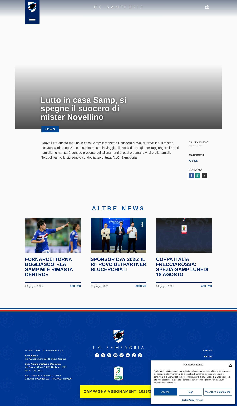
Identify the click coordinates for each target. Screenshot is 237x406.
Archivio (193, 160)
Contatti (207, 350)
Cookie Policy (188, 400)
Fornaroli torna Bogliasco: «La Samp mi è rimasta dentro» (49, 267)
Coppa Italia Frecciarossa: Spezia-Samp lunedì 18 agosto (182, 267)
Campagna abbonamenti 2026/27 (119, 392)
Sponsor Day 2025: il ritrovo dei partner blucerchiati (118, 264)
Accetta (165, 391)
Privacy (199, 400)
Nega (190, 391)
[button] (230, 364)
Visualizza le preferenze (217, 391)
